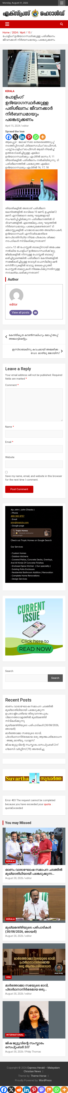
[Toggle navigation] (7, 24)
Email (9, 442)
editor (25, 125)
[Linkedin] (22, 137)
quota (47, 804)
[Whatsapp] (36, 137)
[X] (15, 137)
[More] (43, 137)
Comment (12, 385)
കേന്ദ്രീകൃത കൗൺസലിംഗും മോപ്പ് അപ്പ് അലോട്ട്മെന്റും (33, 337)
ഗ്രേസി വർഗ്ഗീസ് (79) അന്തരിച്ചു (24, 749)
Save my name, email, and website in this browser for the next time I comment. (33, 478)
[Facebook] (9, 137)
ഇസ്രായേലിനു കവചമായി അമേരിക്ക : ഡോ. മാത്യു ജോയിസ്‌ (35, 351)
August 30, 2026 (14, 878)
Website (9, 457)
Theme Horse (38, 1075)
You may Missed (18, 823)
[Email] (35, 312)
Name (9, 426)
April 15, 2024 (12, 125)
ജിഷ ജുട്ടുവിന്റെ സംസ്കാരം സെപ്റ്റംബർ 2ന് (31, 744)
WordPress (45, 1080)
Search (9, 671)
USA (8, 977)
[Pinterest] (29, 137)
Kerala (9, 91)
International (15, 1035)
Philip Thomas (33, 1051)
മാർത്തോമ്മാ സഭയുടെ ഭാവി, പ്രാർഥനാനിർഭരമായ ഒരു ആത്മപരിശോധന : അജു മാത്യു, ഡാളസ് (33, 737)
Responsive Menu (61, 3)
